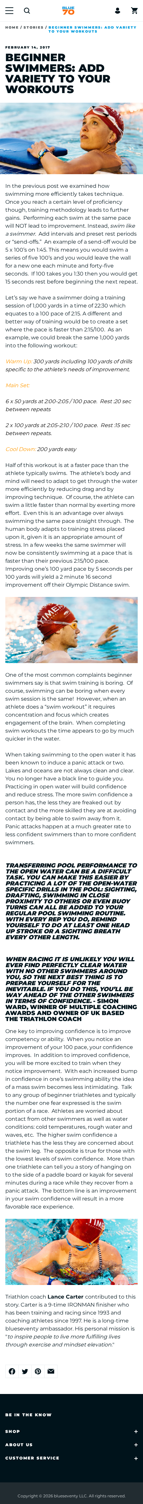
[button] (9, 10)
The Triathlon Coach (43, 1019)
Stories (34, 28)
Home (12, 28)
